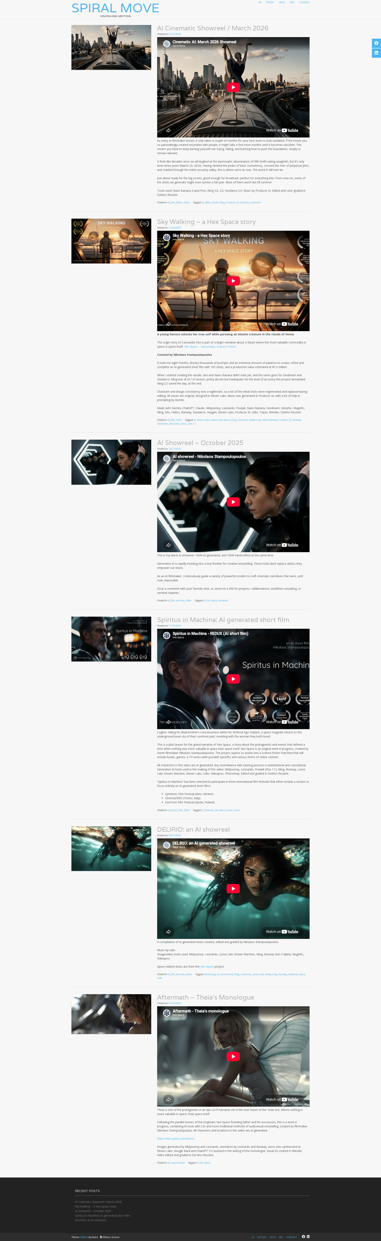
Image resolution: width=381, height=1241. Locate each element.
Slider (179, 202)
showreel (256, 202)
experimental (178, 1162)
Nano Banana (270, 420)
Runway (296, 420)
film (173, 202)
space (302, 974)
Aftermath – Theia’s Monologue (205, 997)
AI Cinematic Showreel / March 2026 (212, 28)
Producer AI (232, 202)
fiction (270, 2)
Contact (304, 2)
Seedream (162, 423)
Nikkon (84, 1237)
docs (282, 2)
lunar (229, 810)
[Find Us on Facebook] (303, 1236)
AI (260, 2)
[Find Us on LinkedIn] (308, 1236)
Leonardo (243, 420)
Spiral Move (115, 7)
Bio (292, 2)
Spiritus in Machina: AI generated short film (223, 620)
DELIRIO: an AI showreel (193, 829)
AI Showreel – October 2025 (200, 443)
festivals (209, 810)
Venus (184, 423)
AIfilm (208, 202)
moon (237, 810)
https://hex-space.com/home (175, 1138)
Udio (159, 978)
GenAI (215, 202)
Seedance (245, 202)
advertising (210, 974)
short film (174, 423)
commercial (226, 974)
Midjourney (255, 420)
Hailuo (213, 420)
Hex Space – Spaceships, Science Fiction (210, 346)
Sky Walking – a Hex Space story (206, 222)
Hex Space (224, 420)
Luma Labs (258, 974)
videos (186, 202)
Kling (222, 202)
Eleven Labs (203, 420)
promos (180, 600)
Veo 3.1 (192, 423)
